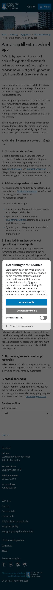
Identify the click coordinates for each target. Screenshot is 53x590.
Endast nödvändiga (26, 310)
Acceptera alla (26, 302)
